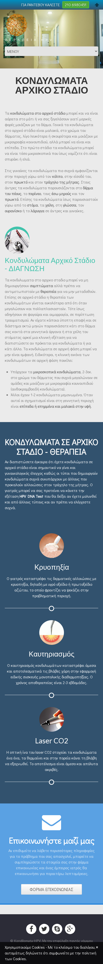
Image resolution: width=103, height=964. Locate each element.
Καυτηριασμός (51, 653)
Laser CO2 (51, 740)
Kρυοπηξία (51, 567)
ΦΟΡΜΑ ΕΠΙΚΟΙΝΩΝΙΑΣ (51, 889)
